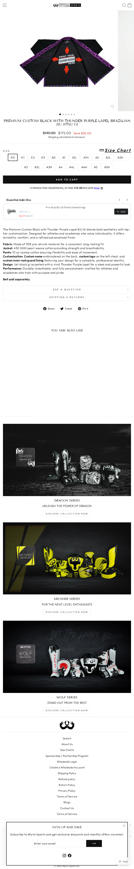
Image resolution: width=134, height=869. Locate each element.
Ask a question (67, 289)
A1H (86, 157)
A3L (37, 167)
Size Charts (67, 750)
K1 (22, 157)
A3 (26, 167)
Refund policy (66, 779)
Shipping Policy (67, 773)
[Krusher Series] (67, 558)
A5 (96, 167)
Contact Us (67, 808)
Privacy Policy (67, 790)
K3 (43, 157)
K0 (13, 157)
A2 (97, 157)
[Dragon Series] (67, 460)
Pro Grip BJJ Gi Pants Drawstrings (65, 207)
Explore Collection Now (67, 513)
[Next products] (127, 199)
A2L (108, 157)
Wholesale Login (67, 761)
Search (67, 738)
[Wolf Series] (67, 657)
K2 (33, 157)
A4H (84, 167)
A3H (49, 167)
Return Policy (67, 785)
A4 (60, 167)
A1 (63, 157)
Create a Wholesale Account (67, 767)
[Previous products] (119, 199)
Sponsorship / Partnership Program (67, 756)
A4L (72, 167)
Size (67, 150)
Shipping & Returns (67, 297)
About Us (67, 744)
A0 (54, 157)
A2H (120, 157)
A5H (107, 167)
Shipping (53, 137)
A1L (74, 157)
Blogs (67, 802)
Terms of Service (67, 796)
